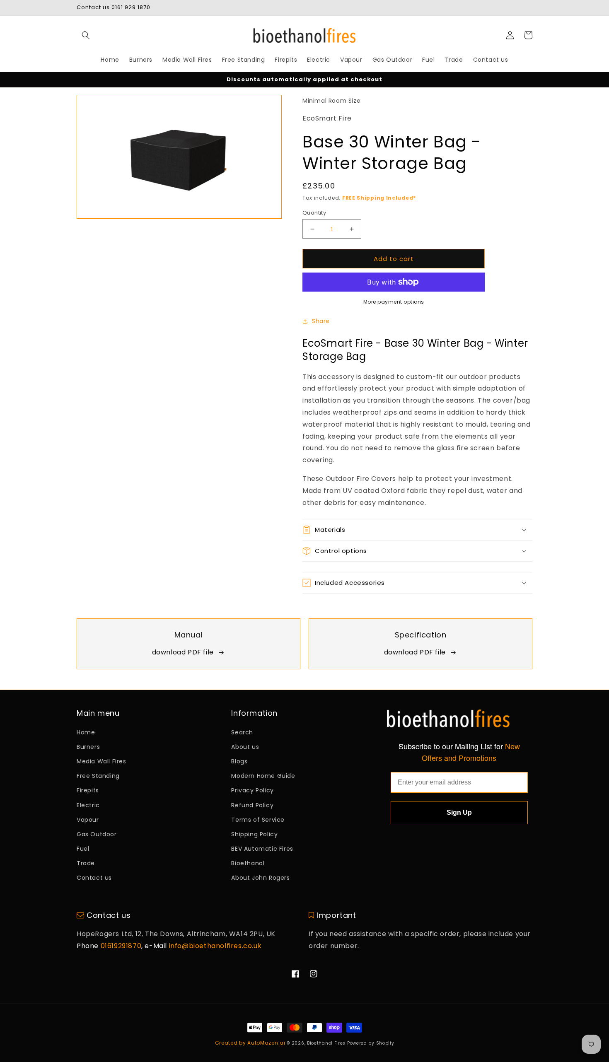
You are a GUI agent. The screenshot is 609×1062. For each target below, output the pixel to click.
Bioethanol (247, 863)
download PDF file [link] (183, 652)
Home (86, 732)
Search (242, 732)
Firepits (88, 790)
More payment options (393, 301)
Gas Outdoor (97, 834)
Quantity (314, 213)
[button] (86, 35)
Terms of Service (258, 820)
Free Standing (98, 776)
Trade (86, 863)
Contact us (94, 878)
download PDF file (415, 652)
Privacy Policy (252, 790)
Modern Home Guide (263, 776)
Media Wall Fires (101, 761)
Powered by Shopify (370, 1043)
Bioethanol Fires (326, 1043)
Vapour (88, 820)
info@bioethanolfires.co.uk (215, 946)
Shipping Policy (254, 834)
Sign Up (459, 812)
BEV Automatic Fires (262, 849)
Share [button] (321, 321)
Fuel (83, 849)
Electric (88, 805)
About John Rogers (260, 878)
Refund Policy (252, 805)
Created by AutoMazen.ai (250, 1042)
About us (245, 747)
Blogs (239, 761)
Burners (88, 747)
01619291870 (121, 946)
